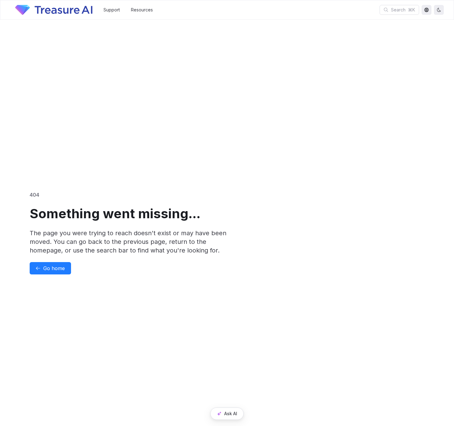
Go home (54, 268)
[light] (439, 10)
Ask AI (230, 413)
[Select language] (426, 10)
